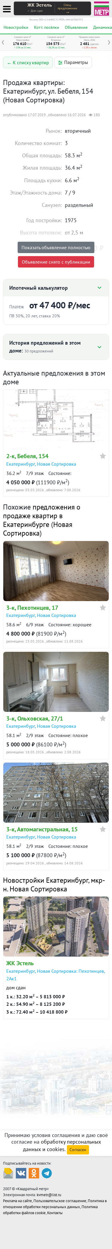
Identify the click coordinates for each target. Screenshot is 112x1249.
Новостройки (16, 27)
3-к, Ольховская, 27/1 (34, 718)
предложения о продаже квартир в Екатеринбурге (41, 515)
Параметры (76, 62)
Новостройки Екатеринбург (45, 880)
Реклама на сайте (17, 1200)
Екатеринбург (20, 464)
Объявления (76, 27)
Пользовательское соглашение (59, 1200)
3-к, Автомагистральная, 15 (42, 829)
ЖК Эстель (20, 963)
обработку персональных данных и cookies (62, 1145)
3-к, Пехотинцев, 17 (32, 608)
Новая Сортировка (56, 464)
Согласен (78, 1149)
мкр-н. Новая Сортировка (54, 885)
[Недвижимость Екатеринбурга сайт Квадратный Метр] (101, 8)
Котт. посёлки (46, 27)
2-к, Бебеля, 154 (27, 456)
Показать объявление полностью (56, 247)
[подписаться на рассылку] (8, 1172)
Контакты (55, 1212)
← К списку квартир (28, 62)
